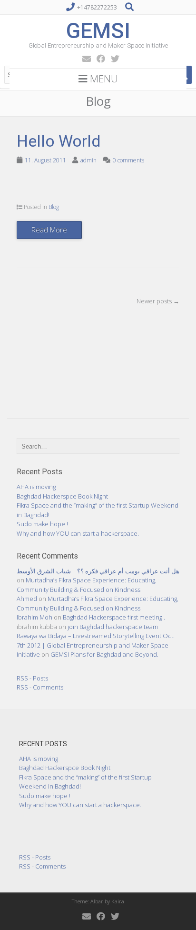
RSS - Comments (40, 687)
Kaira (117, 901)
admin (88, 160)
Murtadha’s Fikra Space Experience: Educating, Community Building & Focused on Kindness (87, 585)
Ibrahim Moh (34, 617)
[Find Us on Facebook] (98, 58)
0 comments (128, 160)
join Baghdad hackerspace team (113, 626)
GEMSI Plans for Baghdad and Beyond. (104, 654)
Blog (54, 207)
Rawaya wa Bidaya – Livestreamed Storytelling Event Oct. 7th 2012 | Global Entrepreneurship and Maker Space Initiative (96, 645)
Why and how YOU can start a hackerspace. (78, 533)
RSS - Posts (32, 678)
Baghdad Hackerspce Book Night (62, 496)
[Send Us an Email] (84, 58)
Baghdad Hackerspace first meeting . (114, 617)
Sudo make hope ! (42, 524)
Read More (49, 229)
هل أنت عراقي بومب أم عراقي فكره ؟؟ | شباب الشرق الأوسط (98, 571)
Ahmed (27, 598)
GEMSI (98, 30)
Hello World (59, 140)
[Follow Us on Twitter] (112, 58)
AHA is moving (36, 486)
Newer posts (158, 301)
